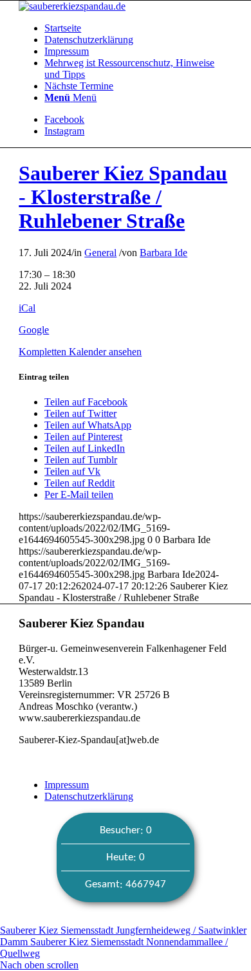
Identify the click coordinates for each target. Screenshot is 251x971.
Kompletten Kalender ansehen (80, 351)
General (100, 252)
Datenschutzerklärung (88, 796)
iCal (27, 307)
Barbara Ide (163, 252)
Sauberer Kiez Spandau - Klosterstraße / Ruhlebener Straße (123, 197)
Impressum (66, 784)
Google (34, 329)
